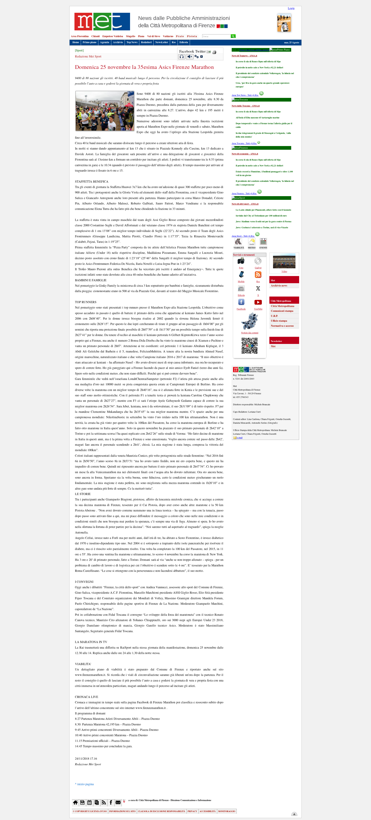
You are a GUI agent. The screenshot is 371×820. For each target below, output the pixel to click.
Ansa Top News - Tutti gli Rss (245, 95)
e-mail (240, 437)
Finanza (261, 49)
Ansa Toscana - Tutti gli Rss (244, 143)
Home (75, 42)
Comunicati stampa (282, 311)
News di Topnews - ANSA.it (244, 55)
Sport (267, 49)
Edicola (184, 42)
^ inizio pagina (84, 784)
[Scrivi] (118, 802)
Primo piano (89, 42)
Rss (174, 42)
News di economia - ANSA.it (245, 153)
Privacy (192, 811)
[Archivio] (82, 802)
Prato (180, 36)
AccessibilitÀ (208, 811)
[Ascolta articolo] (181, 56)
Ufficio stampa (279, 321)
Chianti (95, 36)
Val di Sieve (153, 36)
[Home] (75, 802)
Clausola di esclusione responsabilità (161, 811)
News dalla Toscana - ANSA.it (246, 105)
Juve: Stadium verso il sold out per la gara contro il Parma (263, 221)
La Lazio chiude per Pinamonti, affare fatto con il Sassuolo (263, 209)
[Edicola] (96, 802)
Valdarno (168, 36)
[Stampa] (214, 51)
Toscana (254, 49)
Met (273, 346)
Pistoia (192, 36)
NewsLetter (161, 42)
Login (291, 8)
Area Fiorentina (80, 36)
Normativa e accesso (282, 326)
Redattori (146, 42)
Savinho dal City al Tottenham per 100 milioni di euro (261, 215)
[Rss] (104, 802)
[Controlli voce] (196, 57)
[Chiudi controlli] (201, 57)
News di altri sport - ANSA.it (245, 203)
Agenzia (104, 42)
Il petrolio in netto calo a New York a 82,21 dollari (259, 67)
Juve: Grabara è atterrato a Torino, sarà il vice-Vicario (262, 227)
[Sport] (79, 50)
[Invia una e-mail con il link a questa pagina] (209, 51)
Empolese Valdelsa (112, 36)
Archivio (118, 42)
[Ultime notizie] (89, 802)
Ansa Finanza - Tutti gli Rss (244, 193)
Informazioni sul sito (122, 811)
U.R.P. (274, 316)
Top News (132, 42)
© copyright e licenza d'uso (90, 811)
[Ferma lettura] (190, 56)
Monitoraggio (226, 811)
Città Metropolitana (282, 306)
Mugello (130, 36)
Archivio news (279, 285)
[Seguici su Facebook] (111, 802)
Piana (141, 36)
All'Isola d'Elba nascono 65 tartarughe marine (257, 117)
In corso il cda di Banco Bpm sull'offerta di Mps (258, 61)
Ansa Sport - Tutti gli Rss (243, 235)
